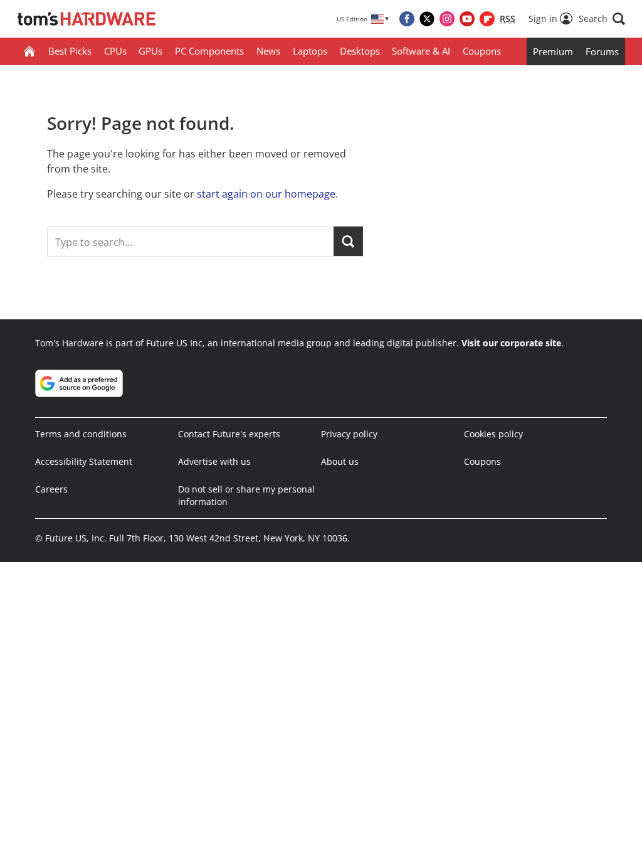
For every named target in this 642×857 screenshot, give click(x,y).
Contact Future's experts (229, 434)
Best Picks (70, 51)
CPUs (115, 51)
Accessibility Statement (83, 461)
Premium (553, 51)
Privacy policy (349, 434)
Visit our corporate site (511, 343)
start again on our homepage (266, 194)
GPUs (150, 51)
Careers (51, 489)
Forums (602, 51)
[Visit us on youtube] (467, 18)
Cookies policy (493, 434)
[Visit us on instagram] (447, 18)
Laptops (310, 51)
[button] (602, 19)
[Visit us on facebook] (406, 18)
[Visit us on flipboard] (487, 18)
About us (340, 461)
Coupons (482, 51)
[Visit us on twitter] (426, 18)
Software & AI (421, 51)
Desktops (360, 51)
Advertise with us (214, 461)
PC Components (209, 51)
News (268, 51)
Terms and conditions (81, 434)
